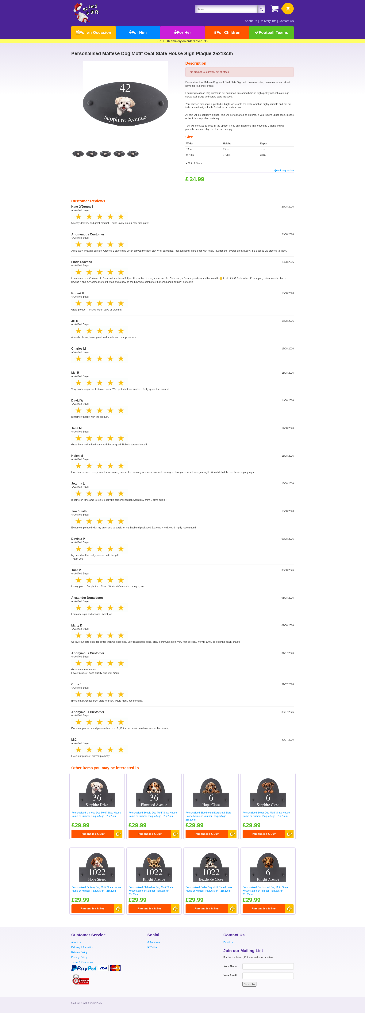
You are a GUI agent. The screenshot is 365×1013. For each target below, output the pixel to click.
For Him (139, 32)
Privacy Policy (79, 957)
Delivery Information (82, 947)
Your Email (230, 975)
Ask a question (285, 170)
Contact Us (286, 21)
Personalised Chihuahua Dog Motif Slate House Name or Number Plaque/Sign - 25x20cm (151, 891)
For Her (184, 32)
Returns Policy (79, 952)
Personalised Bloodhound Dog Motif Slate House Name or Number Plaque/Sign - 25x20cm (208, 816)
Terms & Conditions (82, 962)
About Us (251, 21)
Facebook (154, 942)
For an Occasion (95, 32)
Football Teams (273, 32)
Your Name (230, 966)
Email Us (228, 942)
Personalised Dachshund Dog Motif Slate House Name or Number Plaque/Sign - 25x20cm (265, 891)
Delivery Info (267, 21)
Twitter (154, 947)
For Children (228, 32)
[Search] (261, 9)
